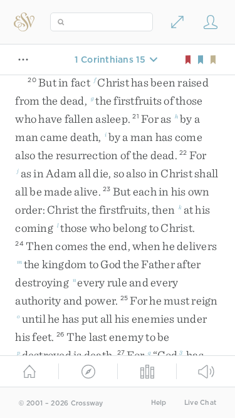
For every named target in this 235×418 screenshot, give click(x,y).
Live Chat (200, 403)
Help (159, 403)
